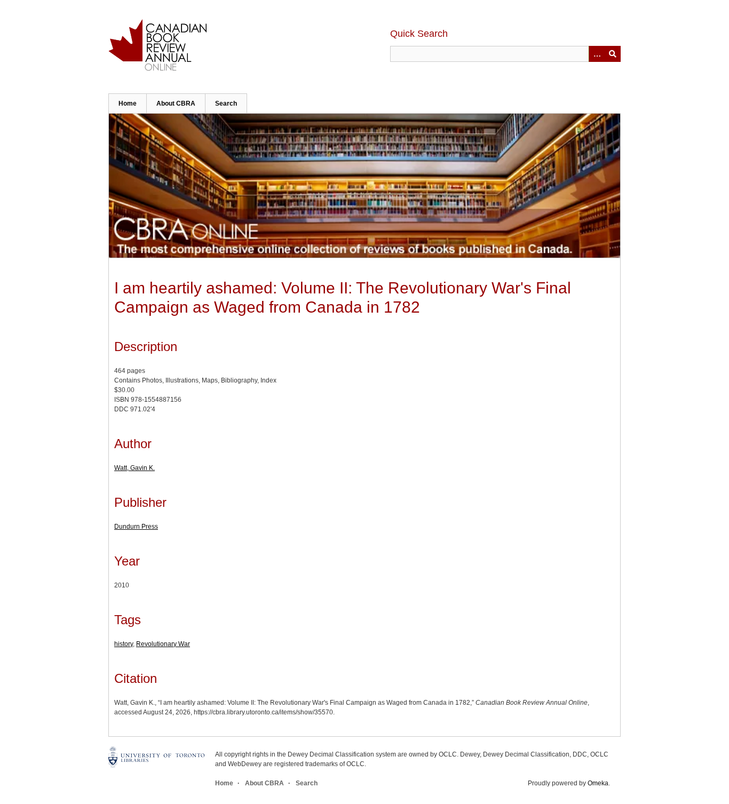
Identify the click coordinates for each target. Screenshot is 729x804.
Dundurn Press (136, 526)
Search (226, 103)
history (123, 644)
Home (127, 103)
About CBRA (175, 103)
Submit (613, 54)
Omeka (598, 783)
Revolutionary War (163, 644)
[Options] (597, 54)
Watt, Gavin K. (134, 468)
